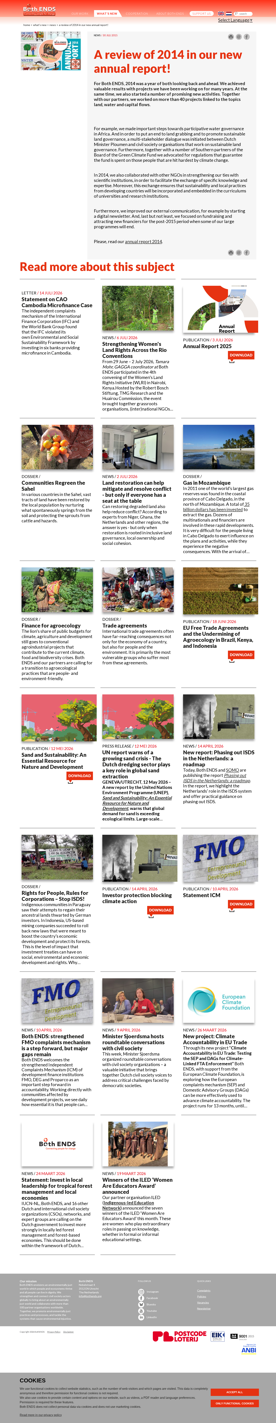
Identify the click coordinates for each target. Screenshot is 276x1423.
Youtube (151, 1310)
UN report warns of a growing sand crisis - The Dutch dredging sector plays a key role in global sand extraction (136, 764)
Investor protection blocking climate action (137, 898)
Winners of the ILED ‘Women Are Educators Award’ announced (137, 1186)
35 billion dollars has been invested (216, 506)
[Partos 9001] (242, 1340)
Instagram (152, 1291)
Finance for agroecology (51, 625)
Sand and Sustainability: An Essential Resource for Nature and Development (54, 761)
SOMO (232, 770)
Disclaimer (68, 1332)
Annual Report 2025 (207, 346)
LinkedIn (151, 1317)
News (53, 24)
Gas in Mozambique (207, 482)
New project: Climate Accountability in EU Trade (215, 1039)
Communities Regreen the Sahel (53, 485)
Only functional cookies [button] (235, 1403)
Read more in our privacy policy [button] (41, 1415)
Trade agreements (124, 625)
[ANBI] (248, 1353)
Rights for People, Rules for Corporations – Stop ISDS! (55, 896)
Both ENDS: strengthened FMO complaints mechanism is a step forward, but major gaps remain (56, 1045)
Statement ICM (201, 895)
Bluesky (151, 1304)
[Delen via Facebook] (247, 38)
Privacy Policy (53, 1332)
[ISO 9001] (218, 1340)
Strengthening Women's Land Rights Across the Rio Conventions (134, 350)
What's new (40, 24)
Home (26, 24)
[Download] (241, 361)
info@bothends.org (90, 1296)
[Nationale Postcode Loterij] (179, 1340)
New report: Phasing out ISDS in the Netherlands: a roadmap (218, 758)
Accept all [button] (234, 1392)
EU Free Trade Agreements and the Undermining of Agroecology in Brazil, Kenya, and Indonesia (218, 637)
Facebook (152, 1297)
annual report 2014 (143, 241)
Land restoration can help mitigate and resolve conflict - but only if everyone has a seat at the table (136, 491)
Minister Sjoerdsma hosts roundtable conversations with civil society (133, 1042)
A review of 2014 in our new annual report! (83, 24)
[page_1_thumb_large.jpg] (51, 68)
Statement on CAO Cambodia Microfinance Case (57, 302)
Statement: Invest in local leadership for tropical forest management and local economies (57, 1189)
